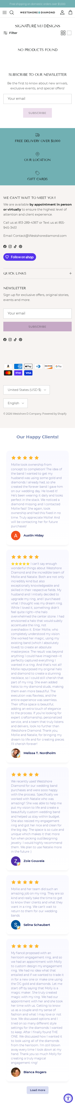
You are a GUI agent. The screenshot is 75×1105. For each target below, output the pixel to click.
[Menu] (4, 12)
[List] (69, 32)
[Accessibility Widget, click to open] (68, 1098)
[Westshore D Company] (37, 12)
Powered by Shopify (54, 413)
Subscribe (37, 113)
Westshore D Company (27, 413)
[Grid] (63, 32)
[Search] (13, 12)
